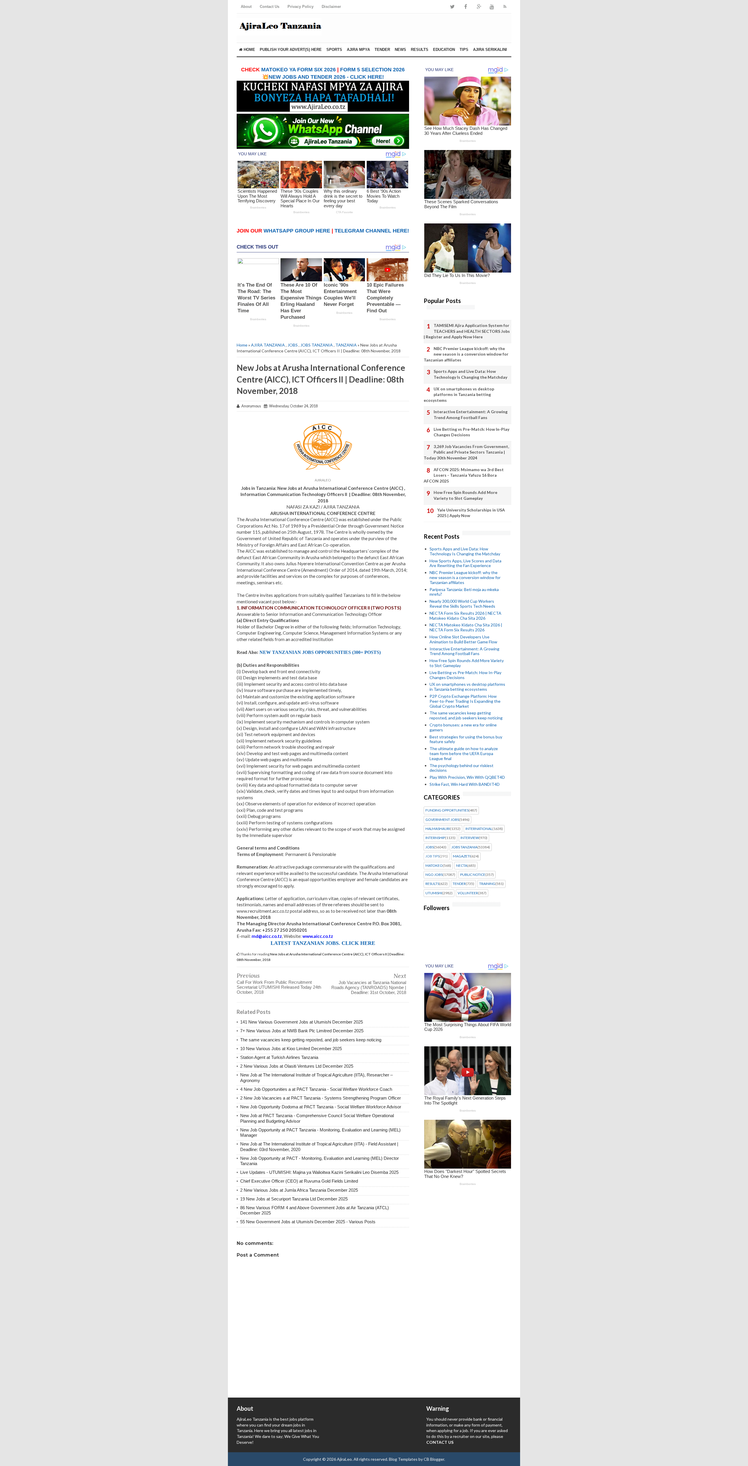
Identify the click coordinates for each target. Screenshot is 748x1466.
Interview (469, 838)
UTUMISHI (433, 893)
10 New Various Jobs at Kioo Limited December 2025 (291, 1048)
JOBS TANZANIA (316, 344)
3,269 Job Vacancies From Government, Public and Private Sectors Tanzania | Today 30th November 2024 (466, 452)
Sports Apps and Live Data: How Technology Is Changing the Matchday (470, 374)
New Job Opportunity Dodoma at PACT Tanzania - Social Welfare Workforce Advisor (320, 1106)
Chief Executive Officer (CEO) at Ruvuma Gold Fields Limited (299, 1181)
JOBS (293, 344)
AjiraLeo (344, 1459)
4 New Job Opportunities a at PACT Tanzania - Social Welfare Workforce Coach (316, 1089)
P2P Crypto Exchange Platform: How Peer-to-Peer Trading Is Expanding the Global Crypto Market (465, 701)
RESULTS (419, 49)
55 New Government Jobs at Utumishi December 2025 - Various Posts (307, 1221)
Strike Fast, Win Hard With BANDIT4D (465, 784)
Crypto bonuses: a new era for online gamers (463, 727)
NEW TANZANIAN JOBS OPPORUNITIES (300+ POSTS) (320, 652)
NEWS (400, 49)
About (246, 6)
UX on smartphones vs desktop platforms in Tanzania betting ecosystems (459, 394)
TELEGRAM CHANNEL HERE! (372, 231)
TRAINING (487, 884)
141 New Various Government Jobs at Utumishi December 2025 (301, 1021)
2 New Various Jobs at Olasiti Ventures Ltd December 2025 (296, 1066)
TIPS (464, 49)
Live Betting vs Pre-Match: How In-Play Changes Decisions (471, 432)
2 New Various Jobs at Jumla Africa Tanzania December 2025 (299, 1190)
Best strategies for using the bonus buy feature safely (466, 739)
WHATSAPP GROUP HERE (297, 231)
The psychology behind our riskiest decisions (462, 768)
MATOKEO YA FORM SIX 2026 (298, 70)
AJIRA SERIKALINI (490, 49)
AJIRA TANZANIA (268, 344)
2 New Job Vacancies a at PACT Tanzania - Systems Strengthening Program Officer (320, 1097)
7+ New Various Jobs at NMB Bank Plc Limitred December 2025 (301, 1030)
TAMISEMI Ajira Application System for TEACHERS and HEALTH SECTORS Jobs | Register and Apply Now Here (467, 331)
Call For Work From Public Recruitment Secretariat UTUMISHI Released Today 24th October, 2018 (279, 987)
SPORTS (334, 49)
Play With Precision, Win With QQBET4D (467, 777)
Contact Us (269, 6)
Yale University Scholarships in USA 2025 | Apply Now (471, 512)
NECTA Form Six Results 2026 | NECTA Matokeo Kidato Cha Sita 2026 (465, 616)
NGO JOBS (434, 875)
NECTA (461, 866)
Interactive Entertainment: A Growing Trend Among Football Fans (471, 414)
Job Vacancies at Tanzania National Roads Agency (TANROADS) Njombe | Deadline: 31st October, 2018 (368, 987)
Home (249, 49)
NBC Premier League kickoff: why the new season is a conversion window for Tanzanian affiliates (466, 354)
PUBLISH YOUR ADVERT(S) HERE (291, 49)
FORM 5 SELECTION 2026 (372, 70)
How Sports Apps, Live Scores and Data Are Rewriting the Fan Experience (465, 563)
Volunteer (468, 893)
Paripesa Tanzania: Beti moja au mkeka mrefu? (464, 592)
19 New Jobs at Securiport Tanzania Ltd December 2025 (294, 1198)
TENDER (382, 49)
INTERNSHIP (435, 838)
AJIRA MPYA (358, 49)
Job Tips (432, 856)
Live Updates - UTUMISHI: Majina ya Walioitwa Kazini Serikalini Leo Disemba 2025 (319, 1172)
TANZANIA (346, 344)
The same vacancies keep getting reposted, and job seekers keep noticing (310, 1039)
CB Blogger (434, 1459)
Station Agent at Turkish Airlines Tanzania (279, 1057)
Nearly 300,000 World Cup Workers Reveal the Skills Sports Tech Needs (462, 604)
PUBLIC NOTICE (472, 875)
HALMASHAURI (437, 829)
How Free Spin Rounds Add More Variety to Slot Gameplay (465, 495)
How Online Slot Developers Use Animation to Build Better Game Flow (463, 639)
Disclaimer (331, 6)
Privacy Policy (301, 6)
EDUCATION (444, 49)
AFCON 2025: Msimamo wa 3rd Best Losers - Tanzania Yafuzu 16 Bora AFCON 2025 (464, 475)
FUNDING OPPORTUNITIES (447, 810)
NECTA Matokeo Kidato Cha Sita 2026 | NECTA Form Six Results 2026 (466, 627)
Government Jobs (442, 820)
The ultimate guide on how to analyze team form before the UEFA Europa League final (464, 753)
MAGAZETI (461, 856)
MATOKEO (434, 866)
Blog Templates (403, 1459)
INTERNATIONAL (478, 829)
